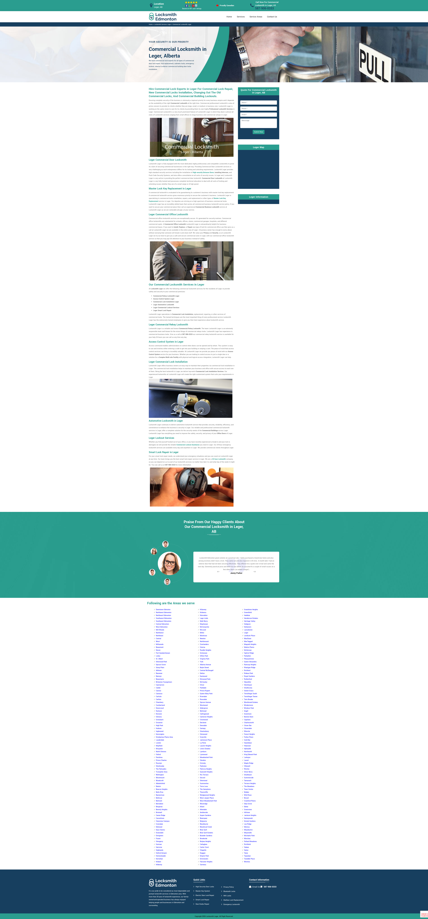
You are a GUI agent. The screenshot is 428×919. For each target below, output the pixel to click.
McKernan (248, 650)
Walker (246, 792)
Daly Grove (248, 804)
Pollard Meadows (250, 841)
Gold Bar (247, 740)
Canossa (159, 693)
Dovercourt (160, 708)
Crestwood (204, 720)
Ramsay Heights (250, 664)
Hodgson (247, 624)
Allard (202, 807)
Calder (158, 688)
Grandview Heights (251, 609)
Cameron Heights (206, 717)
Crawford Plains (250, 801)
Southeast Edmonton (163, 621)
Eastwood (203, 676)
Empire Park (204, 856)
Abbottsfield (160, 783)
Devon (158, 650)
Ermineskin (204, 859)
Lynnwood (203, 754)
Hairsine (159, 847)
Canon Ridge (160, 815)
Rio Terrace (204, 775)
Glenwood (203, 734)
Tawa (246, 853)
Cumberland (160, 705)
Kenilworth (248, 751)
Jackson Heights (250, 815)
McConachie (204, 627)
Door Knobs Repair (202, 904)
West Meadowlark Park (208, 801)
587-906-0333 (264, 8)
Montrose (203, 636)
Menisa (247, 827)
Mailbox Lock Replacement (233, 900)
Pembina (159, 757)
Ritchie (246, 769)
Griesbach (159, 720)
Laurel (246, 760)
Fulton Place (248, 737)
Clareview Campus (163, 821)
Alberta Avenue (205, 664)
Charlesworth (249, 722)
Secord (202, 778)
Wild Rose (248, 795)
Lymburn (203, 751)
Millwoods (160, 644)
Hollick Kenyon (161, 853)
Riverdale (203, 696)
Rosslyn (159, 763)
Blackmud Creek (206, 827)
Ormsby (203, 763)
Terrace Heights (250, 783)
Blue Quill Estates (206, 833)
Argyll (246, 711)
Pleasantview (249, 659)
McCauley (203, 682)
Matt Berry (204, 621)
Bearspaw (203, 818)
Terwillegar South (250, 693)
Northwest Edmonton (163, 612)
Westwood (204, 705)
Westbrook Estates (251, 702)
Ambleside (204, 812)
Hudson (159, 728)
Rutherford (248, 679)
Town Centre (248, 789)
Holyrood (247, 746)
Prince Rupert (205, 691)
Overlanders (204, 644)
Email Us (256, 886)
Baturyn (159, 676)
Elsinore (159, 714)
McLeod (203, 630)
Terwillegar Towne (250, 696)
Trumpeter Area (161, 772)
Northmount (204, 641)
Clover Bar (248, 725)
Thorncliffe (204, 792)
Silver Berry (248, 772)
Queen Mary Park (206, 693)
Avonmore (247, 714)
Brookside (203, 838)
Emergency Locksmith (231, 904)
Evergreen (159, 836)
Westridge (203, 804)
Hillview (247, 812)
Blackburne (204, 824)
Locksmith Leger (212, 916)
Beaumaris (160, 679)
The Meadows (249, 786)
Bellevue (159, 798)
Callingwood (204, 714)
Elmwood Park (205, 679)
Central (158, 638)
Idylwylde (247, 749)
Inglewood (159, 731)
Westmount (160, 778)
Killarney (203, 609)
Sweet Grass (248, 691)
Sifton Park (204, 656)
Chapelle (203, 850)
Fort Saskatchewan (163, 653)
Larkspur (247, 757)
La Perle (203, 743)
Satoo (246, 850)
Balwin (158, 786)
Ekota (246, 807)
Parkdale (203, 688)
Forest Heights (249, 734)
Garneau (203, 864)
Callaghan (203, 844)
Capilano (247, 720)
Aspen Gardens (205, 815)
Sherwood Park (161, 662)
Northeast (159, 636)
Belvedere (159, 804)
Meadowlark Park (206, 757)
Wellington (160, 775)
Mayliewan (204, 624)
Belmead (203, 711)
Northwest (160, 633)
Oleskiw (203, 760)
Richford (247, 670)
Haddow (247, 615)
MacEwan (247, 638)
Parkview (203, 766)
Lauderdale (160, 740)
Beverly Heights (161, 809)
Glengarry (159, 841)
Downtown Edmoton (163, 609)
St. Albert (159, 659)
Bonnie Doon (248, 717)
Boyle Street (204, 667)
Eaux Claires (160, 830)
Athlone (159, 670)
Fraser (158, 838)
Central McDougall (206, 670)
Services (241, 16)
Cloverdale (248, 728)
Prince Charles (161, 760)
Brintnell (159, 812)
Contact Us (272, 16)
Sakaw (246, 847)
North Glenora (161, 751)
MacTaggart (248, 641)
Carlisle (159, 696)
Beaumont (159, 647)
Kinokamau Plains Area (164, 737)
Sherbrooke (160, 766)
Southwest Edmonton (164, 618)
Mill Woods (160, 630)
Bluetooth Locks (229, 891)
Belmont (159, 801)
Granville (203, 737)
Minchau (247, 838)
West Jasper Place (207, 798)
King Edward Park (250, 754)
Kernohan (159, 859)
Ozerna (202, 647)
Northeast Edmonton (163, 615)
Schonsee (203, 653)
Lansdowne (248, 630)
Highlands (159, 850)
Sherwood (203, 780)
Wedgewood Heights (207, 795)
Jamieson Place (206, 740)
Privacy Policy (228, 887)
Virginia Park (204, 659)
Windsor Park (249, 708)
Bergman (159, 807)
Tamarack (247, 780)
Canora (158, 691)
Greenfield (248, 612)
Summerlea (204, 783)
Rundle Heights (205, 650)
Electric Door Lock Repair (205, 895)
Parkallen (247, 656)
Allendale (203, 809)
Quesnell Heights (206, 772)
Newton (203, 638)
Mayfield (159, 746)
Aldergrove (204, 708)
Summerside (248, 778)
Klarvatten (203, 615)
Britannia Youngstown (164, 682)
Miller (202, 633)
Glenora (159, 717)
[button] (167, 582)
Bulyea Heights (205, 841)
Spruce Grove (161, 664)
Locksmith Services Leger (162, 24)
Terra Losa (204, 786)
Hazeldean (248, 743)
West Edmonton (162, 627)
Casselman (160, 818)
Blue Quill (203, 830)
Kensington (160, 734)
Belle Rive (159, 792)
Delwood (159, 827)
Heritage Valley (249, 621)
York (201, 662)
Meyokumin (248, 830)
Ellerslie (247, 731)
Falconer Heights (206, 862)
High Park (159, 725)
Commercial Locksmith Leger (182, 24)
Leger (246, 633)
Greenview (248, 809)
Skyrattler (247, 682)
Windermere (248, 705)
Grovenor (159, 722)
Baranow (159, 673)
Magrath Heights (250, 644)
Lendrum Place (249, 636)
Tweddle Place (249, 859)
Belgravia (203, 821)
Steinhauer (248, 685)
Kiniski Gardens (250, 821)
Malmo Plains (249, 647)
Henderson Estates (251, 618)
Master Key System (203, 891)
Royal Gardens (249, 676)
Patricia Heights (206, 769)
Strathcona (248, 688)
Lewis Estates (205, 749)
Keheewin (247, 627)
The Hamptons (205, 789)
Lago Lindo (204, 618)
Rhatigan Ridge (249, 667)
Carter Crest (204, 847)
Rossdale (203, 699)
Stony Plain (160, 667)
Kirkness (203, 612)
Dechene (203, 722)
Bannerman (160, 795)
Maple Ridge (248, 763)
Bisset (246, 798)
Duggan (202, 853)
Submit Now (258, 132)
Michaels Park (249, 836)
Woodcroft (160, 780)
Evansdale (159, 833)
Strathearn (248, 775)
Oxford (158, 754)
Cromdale (159, 824)
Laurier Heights (205, 746)
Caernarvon (160, 685)
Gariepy (203, 728)
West (158, 641)
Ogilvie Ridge (249, 653)
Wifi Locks (227, 896)
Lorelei (158, 743)
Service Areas (256, 16)
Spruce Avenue (205, 702)
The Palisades (161, 769)
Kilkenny (159, 864)
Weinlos (247, 862)
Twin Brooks (248, 699)
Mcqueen (159, 749)
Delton (202, 673)
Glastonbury (204, 731)
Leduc (158, 656)
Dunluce (159, 711)
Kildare (158, 862)
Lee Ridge (247, 824)
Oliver (202, 685)
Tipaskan (247, 856)
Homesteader (161, 856)
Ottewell (247, 766)
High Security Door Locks (205, 887)
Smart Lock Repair (202, 900)
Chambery (159, 702)
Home (229, 16)
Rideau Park (248, 673)
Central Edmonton (162, 624)
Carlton (158, 699)
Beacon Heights (162, 789)
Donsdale (203, 725)
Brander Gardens (206, 836)
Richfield (247, 844)
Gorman (159, 844)
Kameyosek (248, 818)
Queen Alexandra (250, 662)
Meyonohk (248, 833)
